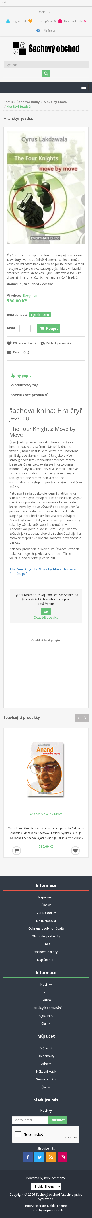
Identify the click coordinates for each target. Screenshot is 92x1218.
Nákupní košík (46, 1071)
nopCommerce (55, 1178)
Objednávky (46, 1056)
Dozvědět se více (46, 617)
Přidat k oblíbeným (25, 343)
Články (46, 905)
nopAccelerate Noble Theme (46, 1206)
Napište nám (46, 959)
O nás (46, 944)
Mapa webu (46, 897)
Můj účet (46, 1048)
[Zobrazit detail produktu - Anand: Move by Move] (46, 770)
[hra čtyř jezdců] (46, 187)
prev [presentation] (78, 718)
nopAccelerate (53, 1210)
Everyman (30, 295)
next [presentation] (85, 718)
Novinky (46, 984)
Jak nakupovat (46, 920)
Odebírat (57, 1120)
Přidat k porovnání (58, 343)
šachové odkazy (46, 952)
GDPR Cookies (46, 913)
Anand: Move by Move (46, 814)
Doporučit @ (21, 352)
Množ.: (12, 328)
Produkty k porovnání (46, 1008)
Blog (46, 992)
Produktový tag (24, 385)
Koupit (52, 328)
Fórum (46, 1000)
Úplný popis (20, 375)
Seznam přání (46, 1079)
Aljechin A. (46, 1015)
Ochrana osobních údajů (46, 928)
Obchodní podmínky (46, 936)
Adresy (46, 1064)
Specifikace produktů (29, 394)
